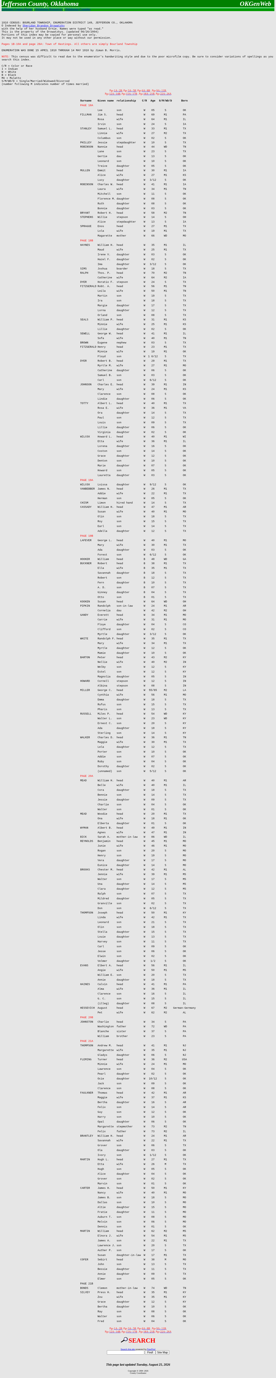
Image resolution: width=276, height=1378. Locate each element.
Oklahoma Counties (78, 9)
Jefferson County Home (17, 9)
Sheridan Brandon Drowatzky (44, 25)
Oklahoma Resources (48, 9)
